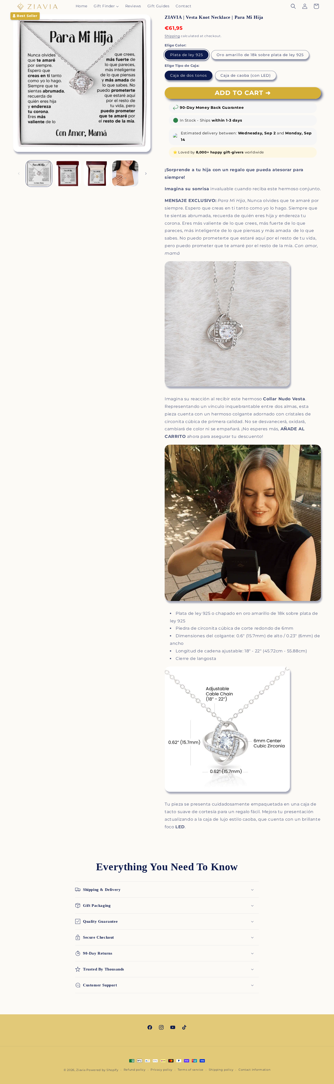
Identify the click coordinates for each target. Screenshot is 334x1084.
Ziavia (80, 1070)
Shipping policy (221, 1069)
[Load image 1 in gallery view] (39, 173)
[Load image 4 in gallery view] (97, 173)
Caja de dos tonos (188, 75)
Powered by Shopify (102, 1070)
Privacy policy (161, 1069)
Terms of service (191, 1069)
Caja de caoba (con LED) (245, 75)
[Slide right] (146, 173)
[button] (106, 6)
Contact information (254, 1069)
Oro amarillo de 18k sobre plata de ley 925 (260, 54)
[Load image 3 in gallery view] (68, 173)
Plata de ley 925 (186, 54)
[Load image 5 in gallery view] (125, 173)
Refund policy (135, 1069)
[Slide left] (19, 173)
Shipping (172, 36)
